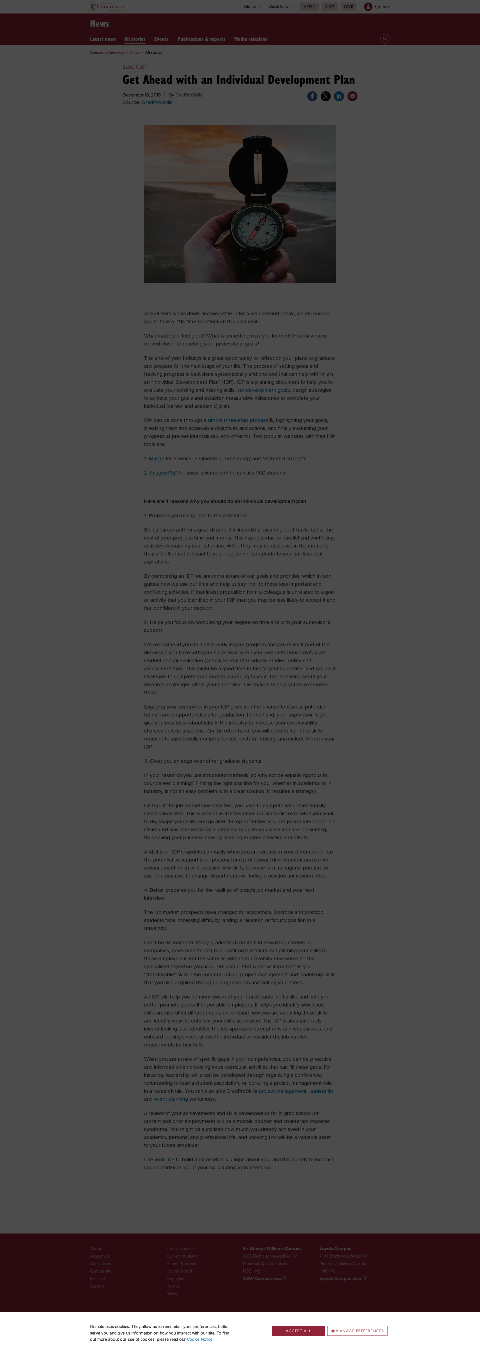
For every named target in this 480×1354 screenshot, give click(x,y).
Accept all (298, 1330)
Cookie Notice (199, 1339)
